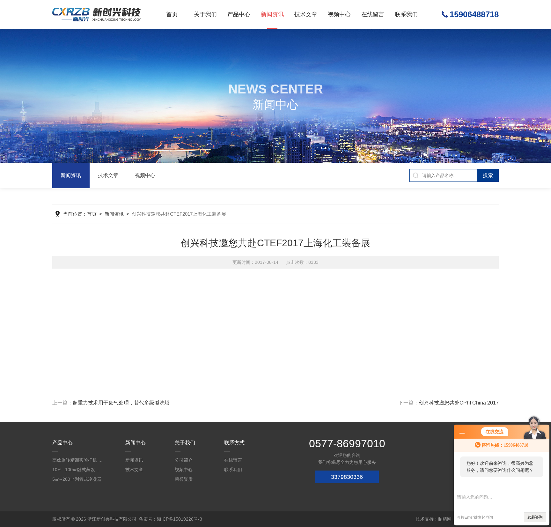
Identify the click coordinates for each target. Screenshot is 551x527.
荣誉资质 (184, 479)
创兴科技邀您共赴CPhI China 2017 (459, 402)
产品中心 (238, 14)
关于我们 (205, 14)
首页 (172, 14)
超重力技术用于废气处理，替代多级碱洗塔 (121, 402)
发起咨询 (535, 517)
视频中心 (339, 14)
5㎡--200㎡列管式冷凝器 (76, 479)
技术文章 (305, 14)
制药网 (445, 519)
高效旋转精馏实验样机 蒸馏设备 (77, 460)
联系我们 (406, 14)
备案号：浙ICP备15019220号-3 (170, 519)
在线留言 (372, 14)
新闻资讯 (272, 14)
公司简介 (184, 460)
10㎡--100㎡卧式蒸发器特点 (77, 469)
